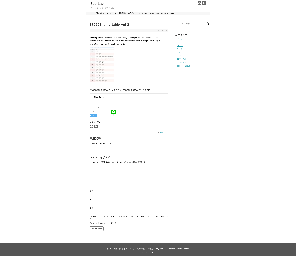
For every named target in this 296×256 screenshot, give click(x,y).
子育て (180, 56)
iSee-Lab (97, 3)
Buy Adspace (143, 13)
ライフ (180, 49)
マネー (180, 46)
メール (93, 199)
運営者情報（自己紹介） (127, 13)
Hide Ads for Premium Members (162, 13)
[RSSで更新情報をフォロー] (204, 3)
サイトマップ (111, 13)
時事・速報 (181, 59)
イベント (180, 39)
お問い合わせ (99, 13)
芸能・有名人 (182, 62)
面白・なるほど (183, 66)
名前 (92, 191)
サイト (92, 208)
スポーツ (180, 42)
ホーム (89, 13)
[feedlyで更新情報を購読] (199, 3)
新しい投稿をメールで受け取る (105, 223)
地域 (179, 52)
